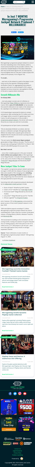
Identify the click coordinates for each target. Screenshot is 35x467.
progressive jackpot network (9, 120)
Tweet (21, 32)
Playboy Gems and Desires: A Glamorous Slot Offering (13, 357)
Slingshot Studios (22, 198)
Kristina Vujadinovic (9, 240)
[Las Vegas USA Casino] (26, 414)
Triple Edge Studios (26, 190)
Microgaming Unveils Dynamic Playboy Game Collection (14, 314)
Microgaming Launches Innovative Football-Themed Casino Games (16, 270)
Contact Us (17, 449)
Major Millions (14, 103)
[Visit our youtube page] (24, 393)
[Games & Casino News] (17, 266)
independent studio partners (13, 184)
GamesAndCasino (6, 274)
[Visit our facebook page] (10, 393)
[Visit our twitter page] (15, 393)
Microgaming (18, 201)
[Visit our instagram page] (20, 393)
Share (14, 32)
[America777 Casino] (9, 414)
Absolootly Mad (7, 216)
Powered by (15, 458)
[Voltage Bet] (26, 431)
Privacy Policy (17, 453)
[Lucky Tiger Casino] (9, 431)
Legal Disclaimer (17, 451)
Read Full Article (7, 287)
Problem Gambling (17, 455)
